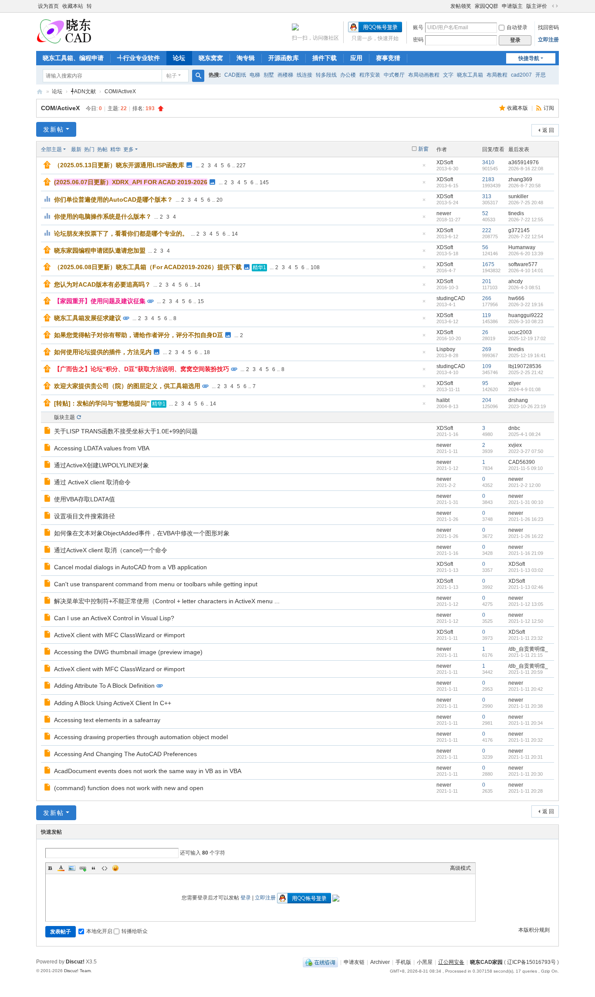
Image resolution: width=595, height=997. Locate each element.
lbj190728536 (524, 366)
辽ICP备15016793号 (531, 962)
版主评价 (536, 6)
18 (207, 352)
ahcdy (515, 281)
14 (235, 234)
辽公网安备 (451, 962)
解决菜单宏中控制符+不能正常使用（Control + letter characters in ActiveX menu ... (167, 601)
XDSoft (444, 162)
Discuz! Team (77, 970)
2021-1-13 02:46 (525, 587)
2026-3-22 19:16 (525, 304)
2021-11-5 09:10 (525, 468)
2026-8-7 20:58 (524, 185)
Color (61, 868)
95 (485, 383)
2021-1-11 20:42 (525, 689)
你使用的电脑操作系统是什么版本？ (103, 216)
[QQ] (320, 962)
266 (486, 298)
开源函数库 (283, 57)
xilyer (514, 383)
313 (486, 196)
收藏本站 (72, 6)
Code (104, 868)
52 (485, 213)
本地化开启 (99, 931)
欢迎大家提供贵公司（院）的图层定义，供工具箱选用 (127, 385)
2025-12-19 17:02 (527, 338)
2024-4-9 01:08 (524, 389)
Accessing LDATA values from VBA (101, 448)
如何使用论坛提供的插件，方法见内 (103, 351)
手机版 (403, 962)
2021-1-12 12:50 (525, 621)
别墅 (269, 75)
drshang (518, 400)
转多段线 (326, 75)
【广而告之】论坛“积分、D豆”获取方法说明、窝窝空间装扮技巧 (141, 368)
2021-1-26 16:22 (525, 536)
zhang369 (520, 179)
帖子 (171, 76)
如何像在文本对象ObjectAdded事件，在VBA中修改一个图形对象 (142, 533)
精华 (115, 149)
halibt (443, 400)
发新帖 (53, 129)
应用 (356, 57)
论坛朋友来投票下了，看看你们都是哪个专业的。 (121, 233)
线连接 (304, 75)
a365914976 (523, 162)
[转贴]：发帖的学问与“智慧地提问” (102, 403)
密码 (418, 40)
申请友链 (354, 962)
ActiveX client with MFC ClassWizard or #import (119, 635)
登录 (245, 898)
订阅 (549, 108)
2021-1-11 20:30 (525, 774)
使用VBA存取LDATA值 (84, 499)
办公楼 (348, 75)
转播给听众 (135, 931)
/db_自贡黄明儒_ (528, 649)
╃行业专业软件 (138, 57)
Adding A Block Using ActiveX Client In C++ (112, 703)
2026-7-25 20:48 (525, 202)
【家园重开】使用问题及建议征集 (99, 300)
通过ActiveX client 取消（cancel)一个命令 (110, 550)
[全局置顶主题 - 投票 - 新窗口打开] (48, 200)
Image (72, 868)
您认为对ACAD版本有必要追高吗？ (102, 284)
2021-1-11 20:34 (525, 723)
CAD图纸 (235, 75)
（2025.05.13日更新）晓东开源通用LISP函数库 (119, 165)
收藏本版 (518, 108)
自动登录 (517, 27)
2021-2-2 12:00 (524, 485)
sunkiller (518, 196)
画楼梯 (285, 75)
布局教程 (497, 75)
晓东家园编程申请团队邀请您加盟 (99, 250)
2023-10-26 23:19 (527, 406)
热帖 (102, 149)
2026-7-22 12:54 (525, 236)
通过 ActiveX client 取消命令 (92, 482)
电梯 (255, 75)
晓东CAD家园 (486, 962)
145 (264, 182)
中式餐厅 (394, 75)
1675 (488, 264)
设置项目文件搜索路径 (84, 516)
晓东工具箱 (470, 75)
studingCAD (450, 298)
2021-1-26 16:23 (525, 519)
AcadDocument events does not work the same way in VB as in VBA (147, 770)
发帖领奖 (460, 6)
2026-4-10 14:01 (525, 270)
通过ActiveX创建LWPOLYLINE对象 (101, 465)
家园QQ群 (486, 6)
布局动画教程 (423, 75)
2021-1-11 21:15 (525, 655)
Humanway (521, 247)
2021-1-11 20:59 (525, 672)
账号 (418, 27)
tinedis (516, 213)
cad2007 (521, 75)
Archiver (380, 962)
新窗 (423, 149)
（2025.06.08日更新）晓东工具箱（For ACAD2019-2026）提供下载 (148, 267)
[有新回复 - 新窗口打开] (48, 432)
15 (201, 301)
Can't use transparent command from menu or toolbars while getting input (155, 584)
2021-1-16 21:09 (525, 553)
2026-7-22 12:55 (525, 219)
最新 (76, 149)
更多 (128, 149)
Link (82, 868)
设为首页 (48, 6)
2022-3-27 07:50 (525, 451)
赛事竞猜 (388, 57)
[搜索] (198, 76)
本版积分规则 (534, 930)
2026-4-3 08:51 (524, 287)
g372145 (519, 230)
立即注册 (548, 40)
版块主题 (64, 417)
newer (443, 213)
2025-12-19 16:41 (527, 355)
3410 (488, 162)
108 (315, 267)
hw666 (516, 298)
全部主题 (51, 149)
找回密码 (548, 27)
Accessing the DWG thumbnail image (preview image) (128, 652)
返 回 (548, 130)
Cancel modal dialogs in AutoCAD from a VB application (130, 567)
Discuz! (75, 962)
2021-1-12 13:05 (525, 604)
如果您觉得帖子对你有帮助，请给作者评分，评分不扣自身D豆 (138, 334)
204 (486, 400)
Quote (93, 868)
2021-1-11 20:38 (525, 706)
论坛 (179, 57)
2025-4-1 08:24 (524, 434)
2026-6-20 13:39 (525, 253)
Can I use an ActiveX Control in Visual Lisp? (114, 618)
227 (241, 165)
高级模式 (460, 868)
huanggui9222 (525, 315)
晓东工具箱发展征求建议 (87, 317)
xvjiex (515, 445)
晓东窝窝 (211, 57)
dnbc (514, 428)
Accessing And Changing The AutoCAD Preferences (125, 753)
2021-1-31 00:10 (525, 502)
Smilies (115, 868)
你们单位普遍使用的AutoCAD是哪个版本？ (113, 199)
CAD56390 (521, 462)
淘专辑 (246, 57)
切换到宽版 (555, 6)
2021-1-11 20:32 (525, 740)
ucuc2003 (520, 332)
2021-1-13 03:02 (525, 570)
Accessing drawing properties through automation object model (141, 736)
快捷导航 (528, 58)
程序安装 (369, 75)
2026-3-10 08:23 (525, 321)
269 (486, 349)
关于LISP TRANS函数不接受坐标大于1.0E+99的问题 (126, 431)
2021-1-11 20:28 (525, 791)
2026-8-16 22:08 (525, 168)
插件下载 (324, 57)
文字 (448, 75)
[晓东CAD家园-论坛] (64, 31)
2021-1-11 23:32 (525, 638)
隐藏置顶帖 (423, 202)
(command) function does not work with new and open (128, 787)
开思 (540, 75)
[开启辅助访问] (446, 6)
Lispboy (445, 349)
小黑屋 (425, 962)
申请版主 (512, 6)
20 (219, 200)
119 (486, 315)
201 (486, 281)
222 (486, 230)
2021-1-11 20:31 (525, 757)
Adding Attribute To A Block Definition (104, 685)
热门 (89, 149)
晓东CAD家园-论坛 (39, 91)
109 (486, 366)
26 (485, 332)
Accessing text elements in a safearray (107, 719)
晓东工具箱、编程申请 (73, 57)
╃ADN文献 (83, 91)
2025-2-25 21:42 (525, 372)
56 (485, 247)
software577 (523, 264)
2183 (488, 179)
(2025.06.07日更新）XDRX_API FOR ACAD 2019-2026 (130, 182)
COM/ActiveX (120, 91)
